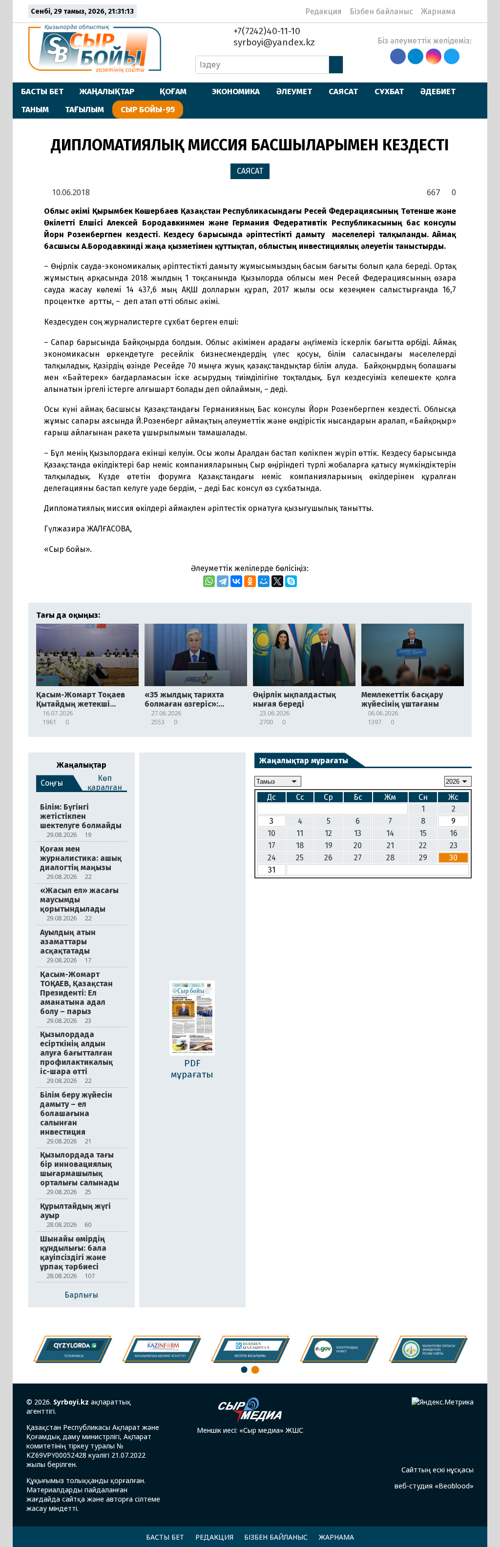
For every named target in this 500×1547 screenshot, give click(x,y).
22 (423, 845)
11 (299, 833)
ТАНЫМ (35, 109)
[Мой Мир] (264, 581)
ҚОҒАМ (173, 91)
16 (454, 833)
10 (271, 833)
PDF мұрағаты (192, 1069)
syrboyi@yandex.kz (273, 42)
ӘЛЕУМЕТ (294, 91)
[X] (277, 581)
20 (358, 845)
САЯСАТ (343, 91)
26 (328, 857)
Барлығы (81, 1295)
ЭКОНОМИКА (236, 91)
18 (300, 845)
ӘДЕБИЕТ (438, 91)
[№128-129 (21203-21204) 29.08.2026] (192, 1019)
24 (272, 857)
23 (454, 845)
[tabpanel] (428, 1349)
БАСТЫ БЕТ (42, 91)
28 (390, 857)
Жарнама (438, 11)
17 (271, 845)
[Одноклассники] (250, 581)
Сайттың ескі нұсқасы (437, 1469)
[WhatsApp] (209, 581)
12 (328, 833)
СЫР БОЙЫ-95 (148, 109)
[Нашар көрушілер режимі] (466, 11)
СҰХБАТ (389, 91)
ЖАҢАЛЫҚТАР (107, 91)
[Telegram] (223, 581)
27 (358, 857)
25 (300, 857)
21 (390, 845)
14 (390, 833)
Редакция (323, 11)
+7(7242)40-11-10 (265, 31)
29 (423, 857)
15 (423, 833)
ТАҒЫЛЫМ (84, 109)
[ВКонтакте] (236, 581)
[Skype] (291, 581)
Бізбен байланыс (381, 11)
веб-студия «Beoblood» (434, 1485)
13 (357, 833)
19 (329, 845)
